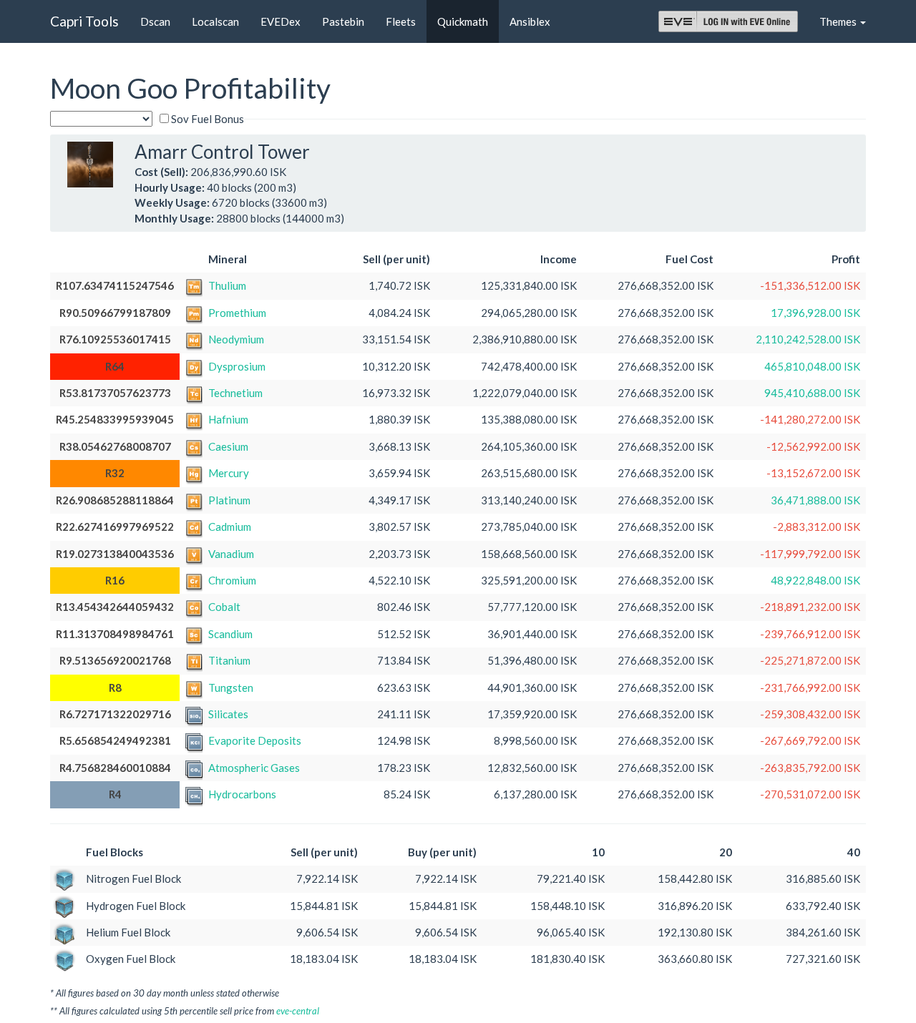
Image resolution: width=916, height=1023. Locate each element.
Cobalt (224, 606)
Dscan (155, 21)
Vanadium (231, 553)
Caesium (228, 446)
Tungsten (230, 687)
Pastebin (343, 21)
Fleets (401, 21)
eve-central (297, 1011)
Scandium (230, 633)
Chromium (232, 580)
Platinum (229, 500)
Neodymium (236, 339)
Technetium (235, 392)
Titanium (229, 660)
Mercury (228, 472)
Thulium (227, 285)
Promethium (237, 312)
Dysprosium (236, 366)
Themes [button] (839, 21)
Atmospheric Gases (254, 767)
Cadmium (229, 526)
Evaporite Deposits (254, 740)
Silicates (228, 714)
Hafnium (228, 419)
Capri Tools (84, 21)
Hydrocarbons (242, 794)
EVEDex (280, 21)
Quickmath (462, 21)
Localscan (215, 21)
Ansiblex (530, 21)
